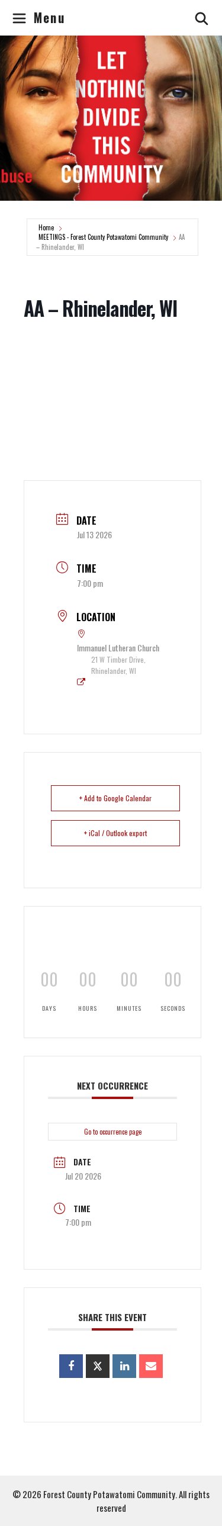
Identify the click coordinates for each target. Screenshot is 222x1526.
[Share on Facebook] (71, 1366)
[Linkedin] (124, 1366)
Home (46, 227)
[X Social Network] (98, 1366)
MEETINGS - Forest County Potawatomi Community (103, 237)
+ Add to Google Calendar (115, 798)
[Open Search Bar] (202, 18)
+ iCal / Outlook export (115, 833)
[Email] (151, 1366)
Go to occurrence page (112, 1131)
